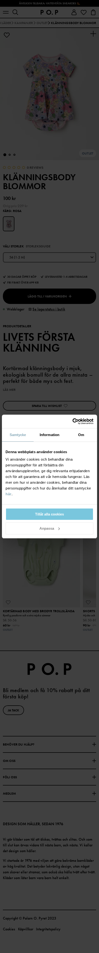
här (9, 494)
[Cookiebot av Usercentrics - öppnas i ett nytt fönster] (72, 421)
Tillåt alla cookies (49, 514)
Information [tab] (49, 435)
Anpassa (46, 528)
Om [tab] (81, 435)
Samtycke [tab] (18, 435)
